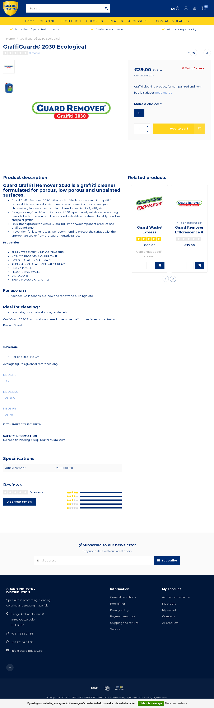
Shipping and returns (124, 622)
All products (170, 622)
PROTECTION (71, 21)
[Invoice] (107, 688)
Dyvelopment (161, 697)
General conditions (123, 597)
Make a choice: (147, 104)
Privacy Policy (119, 610)
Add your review (19, 501)
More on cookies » (176, 703)
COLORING (94, 21)
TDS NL (8, 380)
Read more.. (163, 92)
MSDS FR (9, 408)
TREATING (115, 21)
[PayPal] (119, 688)
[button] (166, 279)
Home (29, 21)
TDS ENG (9, 397)
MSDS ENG (10, 391)
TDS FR (8, 414)
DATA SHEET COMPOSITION (22, 424)
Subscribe (169, 560)
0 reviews (34, 52)
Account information (176, 597)
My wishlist (169, 610)
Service (115, 629)
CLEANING (47, 21)
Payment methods (122, 616)
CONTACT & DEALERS (172, 21)
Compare (168, 616)
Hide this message (151, 703)
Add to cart (179, 128)
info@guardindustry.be (27, 650)
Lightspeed (132, 697)
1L (139, 113)
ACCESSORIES (139, 21)
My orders (169, 603)
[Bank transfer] (94, 688)
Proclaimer (117, 603)
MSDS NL (9, 374)
